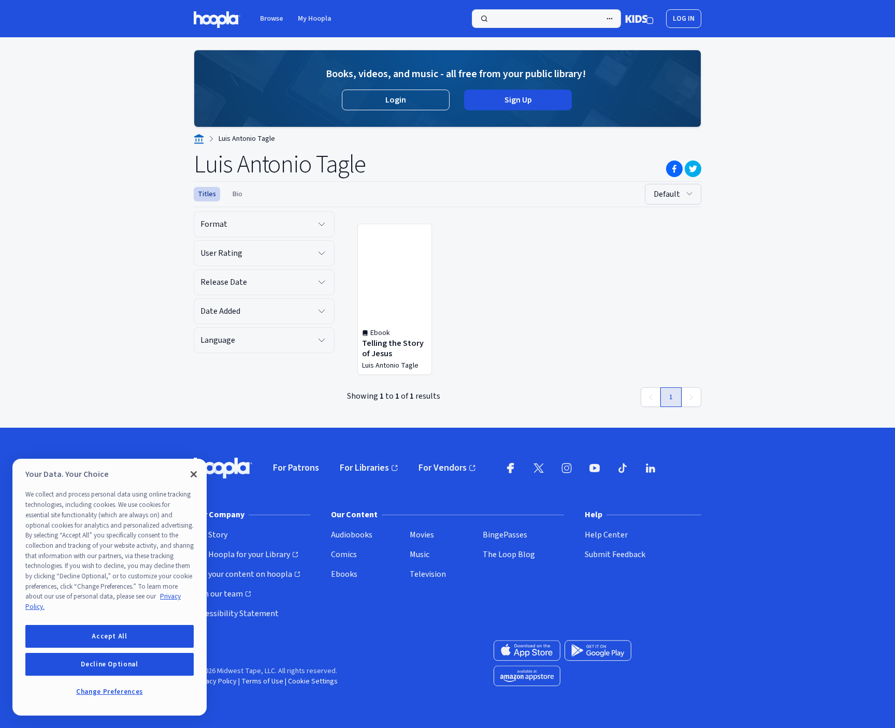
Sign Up (518, 100)
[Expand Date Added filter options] (321, 311)
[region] (109, 587)
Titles (207, 194)
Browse (271, 18)
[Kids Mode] (639, 18)
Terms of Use (262, 681)
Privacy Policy (215, 681)
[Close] (193, 474)
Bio (237, 194)
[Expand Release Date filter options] (321, 282)
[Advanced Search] (609, 18)
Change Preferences (109, 691)
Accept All (109, 636)
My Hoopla (314, 18)
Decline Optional (109, 664)
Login (395, 100)
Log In (684, 18)
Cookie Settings (313, 681)
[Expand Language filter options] (321, 340)
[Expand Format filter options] (321, 224)
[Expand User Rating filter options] (321, 253)
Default (667, 194)
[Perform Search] (546, 18)
